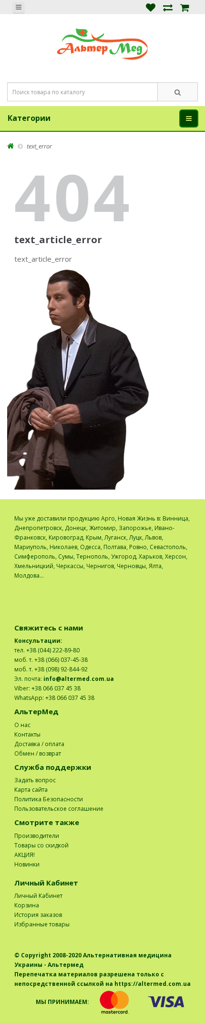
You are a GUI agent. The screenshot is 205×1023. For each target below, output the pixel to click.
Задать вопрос (35, 780)
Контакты (27, 734)
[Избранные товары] (150, 7)
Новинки (27, 864)
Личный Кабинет (38, 896)
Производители (36, 836)
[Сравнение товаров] (168, 7)
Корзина (26, 905)
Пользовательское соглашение (58, 809)
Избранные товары (42, 924)
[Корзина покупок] (185, 7)
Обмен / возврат (37, 753)
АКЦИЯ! (24, 855)
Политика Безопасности (48, 799)
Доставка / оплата (39, 744)
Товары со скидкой (41, 845)
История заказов (38, 915)
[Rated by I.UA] (170, 585)
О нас (22, 725)
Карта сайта (31, 790)
